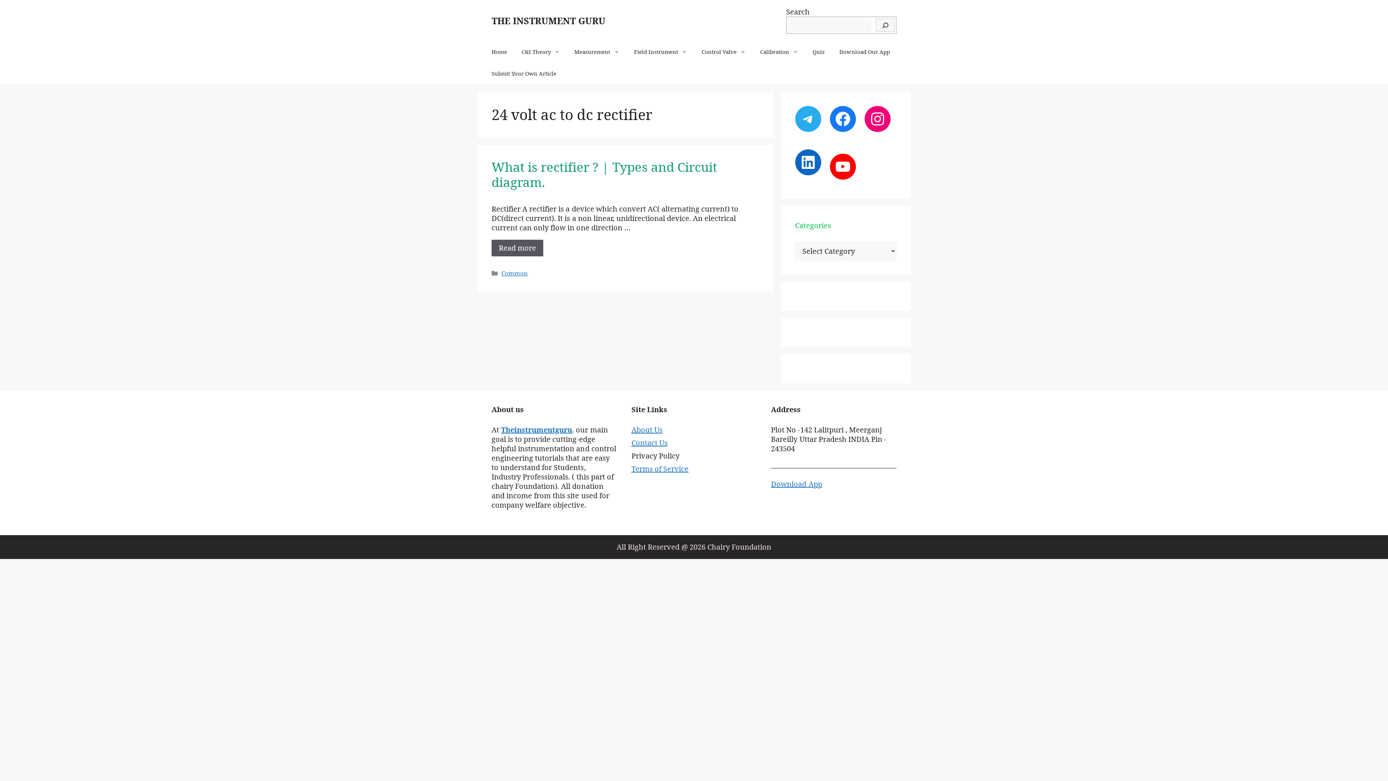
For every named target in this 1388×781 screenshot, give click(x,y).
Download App (796, 484)
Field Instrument (656, 51)
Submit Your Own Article (524, 73)
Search (798, 12)
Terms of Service (660, 469)
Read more (517, 248)
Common (514, 273)
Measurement (592, 51)
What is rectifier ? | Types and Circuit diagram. (604, 174)
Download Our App (864, 51)
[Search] (885, 25)
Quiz (819, 51)
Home (499, 51)
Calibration (774, 51)
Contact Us (649, 443)
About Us (647, 430)
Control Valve (719, 51)
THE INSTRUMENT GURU (548, 20)
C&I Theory (536, 51)
